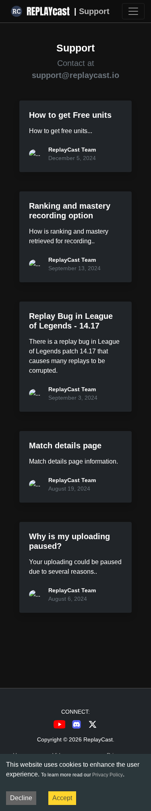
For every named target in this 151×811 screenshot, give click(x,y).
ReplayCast (98, 739)
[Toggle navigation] (133, 11)
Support (94, 11)
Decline (21, 798)
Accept (62, 798)
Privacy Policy (107, 775)
